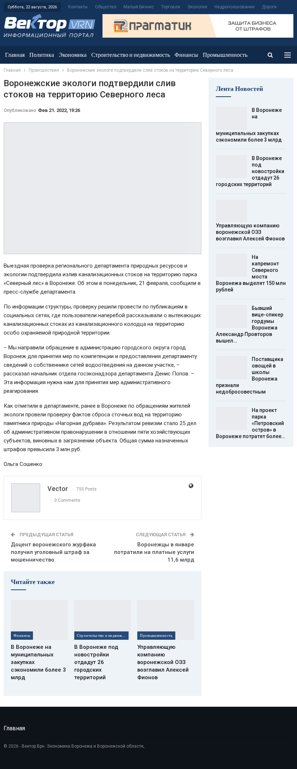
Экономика (73, 55)
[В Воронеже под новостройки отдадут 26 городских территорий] (102, 620)
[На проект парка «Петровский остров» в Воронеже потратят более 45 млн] (231, 418)
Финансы (186, 55)
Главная (15, 55)
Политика (41, 55)
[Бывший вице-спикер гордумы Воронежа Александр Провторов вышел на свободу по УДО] (231, 316)
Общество (105, 6)
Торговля (170, 6)
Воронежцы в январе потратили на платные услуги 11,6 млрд (154, 552)
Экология (197, 6)
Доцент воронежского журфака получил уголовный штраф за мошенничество (53, 552)
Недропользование (234, 6)
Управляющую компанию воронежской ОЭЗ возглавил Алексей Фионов (250, 232)
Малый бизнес (139, 6)
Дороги (269, 6)
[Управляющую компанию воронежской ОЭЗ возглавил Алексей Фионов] (165, 620)
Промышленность (225, 55)
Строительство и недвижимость (130, 55)
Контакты (78, 6)
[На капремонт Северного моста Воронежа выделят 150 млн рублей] (231, 265)
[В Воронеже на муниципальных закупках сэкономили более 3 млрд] (39, 620)
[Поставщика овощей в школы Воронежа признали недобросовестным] (231, 367)
